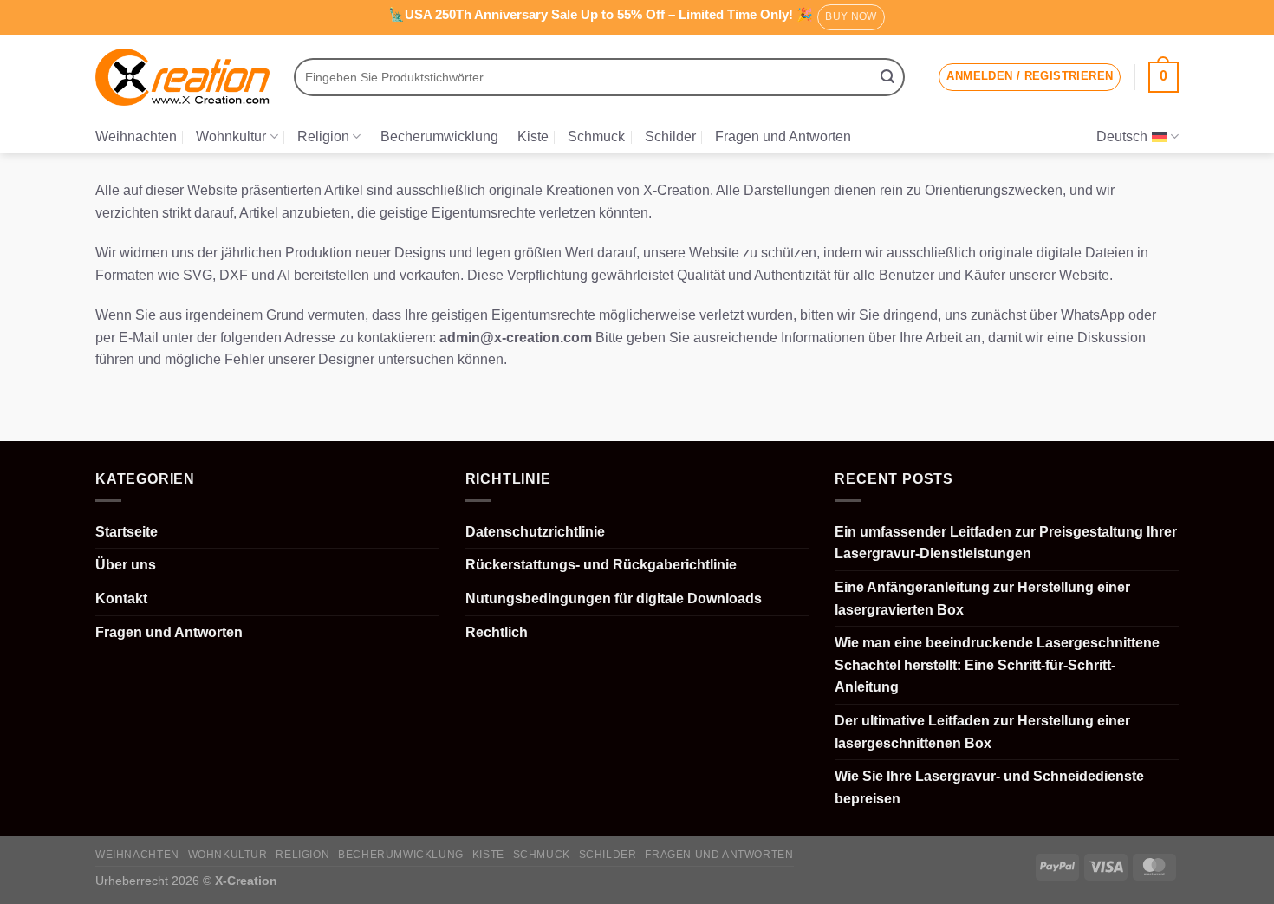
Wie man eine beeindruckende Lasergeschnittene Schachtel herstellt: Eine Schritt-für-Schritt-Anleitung (997, 664)
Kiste (533, 136)
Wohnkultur (231, 136)
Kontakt (121, 598)
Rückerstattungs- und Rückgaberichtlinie (601, 564)
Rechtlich (496, 632)
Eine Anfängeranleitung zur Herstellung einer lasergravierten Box (982, 598)
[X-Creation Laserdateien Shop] (182, 77)
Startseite (126, 531)
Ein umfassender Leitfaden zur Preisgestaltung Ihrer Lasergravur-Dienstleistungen (1006, 543)
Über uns (125, 564)
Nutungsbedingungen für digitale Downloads (613, 598)
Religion (323, 136)
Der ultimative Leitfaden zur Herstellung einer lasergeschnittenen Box (982, 732)
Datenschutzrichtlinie (535, 531)
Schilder (670, 136)
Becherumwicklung (439, 136)
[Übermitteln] (887, 77)
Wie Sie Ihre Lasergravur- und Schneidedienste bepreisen (989, 787)
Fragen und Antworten (783, 136)
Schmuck (596, 136)
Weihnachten (136, 136)
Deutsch (1121, 136)
